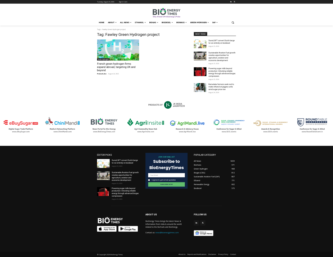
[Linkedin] (230, 1)
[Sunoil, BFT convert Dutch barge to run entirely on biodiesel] (200, 43)
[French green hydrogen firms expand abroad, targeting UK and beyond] (118, 50)
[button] (233, 22)
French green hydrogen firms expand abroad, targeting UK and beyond (116, 67)
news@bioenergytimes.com (167, 232)
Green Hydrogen (103, 59)
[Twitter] (234, 1)
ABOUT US (151, 214)
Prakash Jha (101, 74)
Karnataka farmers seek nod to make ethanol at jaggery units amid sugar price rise (221, 86)
